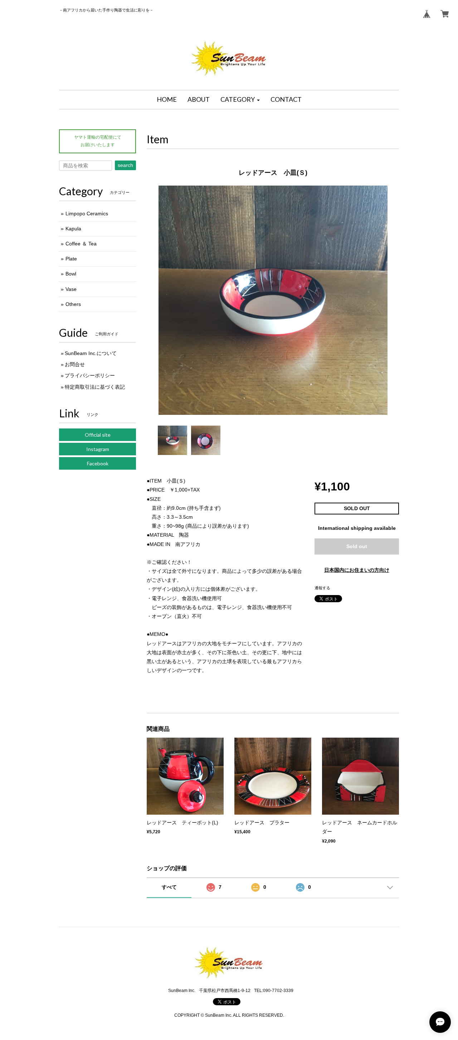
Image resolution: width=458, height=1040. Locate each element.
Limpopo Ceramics (86, 213)
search (125, 165)
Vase (71, 289)
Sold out (356, 546)
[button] (240, 99)
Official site (98, 435)
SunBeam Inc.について (91, 353)
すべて (169, 887)
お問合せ (75, 364)
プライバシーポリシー (90, 375)
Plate (71, 259)
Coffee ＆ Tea (81, 243)
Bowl (70, 274)
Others (73, 304)
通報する (322, 588)
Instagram (97, 449)
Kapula (73, 228)
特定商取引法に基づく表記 (95, 387)
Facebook (97, 463)
